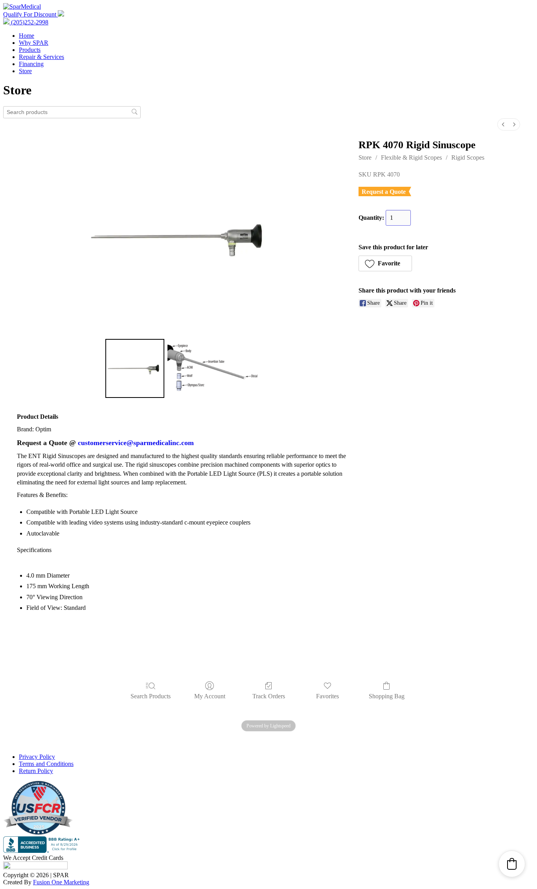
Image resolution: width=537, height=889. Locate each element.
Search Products (151, 696)
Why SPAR (33, 42)
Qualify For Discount (30, 14)
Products (29, 49)
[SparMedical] (22, 6)
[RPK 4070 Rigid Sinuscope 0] (134, 368)
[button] (385, 263)
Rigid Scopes (467, 157)
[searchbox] (72, 112)
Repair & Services (41, 56)
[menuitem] (503, 124)
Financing (31, 64)
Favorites (327, 696)
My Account (209, 696)
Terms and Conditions (46, 763)
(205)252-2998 (28, 22)
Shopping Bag (387, 696)
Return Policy (36, 771)
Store (25, 71)
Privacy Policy (37, 756)
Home (26, 35)
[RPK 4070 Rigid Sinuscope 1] (212, 368)
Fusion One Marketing (61, 882)
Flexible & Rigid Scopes (411, 157)
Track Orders (268, 696)
